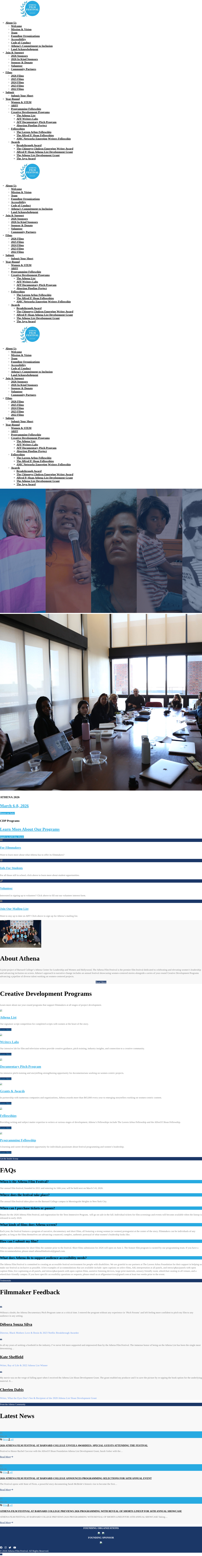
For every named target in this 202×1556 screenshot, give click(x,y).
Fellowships (8, 1115)
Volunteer (6, 888)
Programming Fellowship (18, 1140)
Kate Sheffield (11, 1357)
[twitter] (10, 1547)
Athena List (8, 1017)
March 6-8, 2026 (14, 805)
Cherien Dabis (12, 1389)
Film (5, 1472)
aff (12, 1439)
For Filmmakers (10, 847)
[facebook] (1, 1547)
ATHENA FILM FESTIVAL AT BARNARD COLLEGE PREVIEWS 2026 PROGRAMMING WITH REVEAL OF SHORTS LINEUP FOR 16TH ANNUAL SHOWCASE (91, 1511)
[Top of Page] (1, 1554)
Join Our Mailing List (14, 908)
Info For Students (11, 868)
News (5, 1439)
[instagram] (6, 1547)
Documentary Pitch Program (20, 1066)
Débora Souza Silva (16, 1324)
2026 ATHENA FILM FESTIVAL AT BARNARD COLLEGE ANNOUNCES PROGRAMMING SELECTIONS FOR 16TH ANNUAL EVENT (76, 1478)
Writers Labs (9, 1042)
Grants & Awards (12, 1091)
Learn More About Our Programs (30, 829)
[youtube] (14, 1547)
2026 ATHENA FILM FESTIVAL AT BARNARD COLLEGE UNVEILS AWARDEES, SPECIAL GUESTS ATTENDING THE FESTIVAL (74, 1445)
